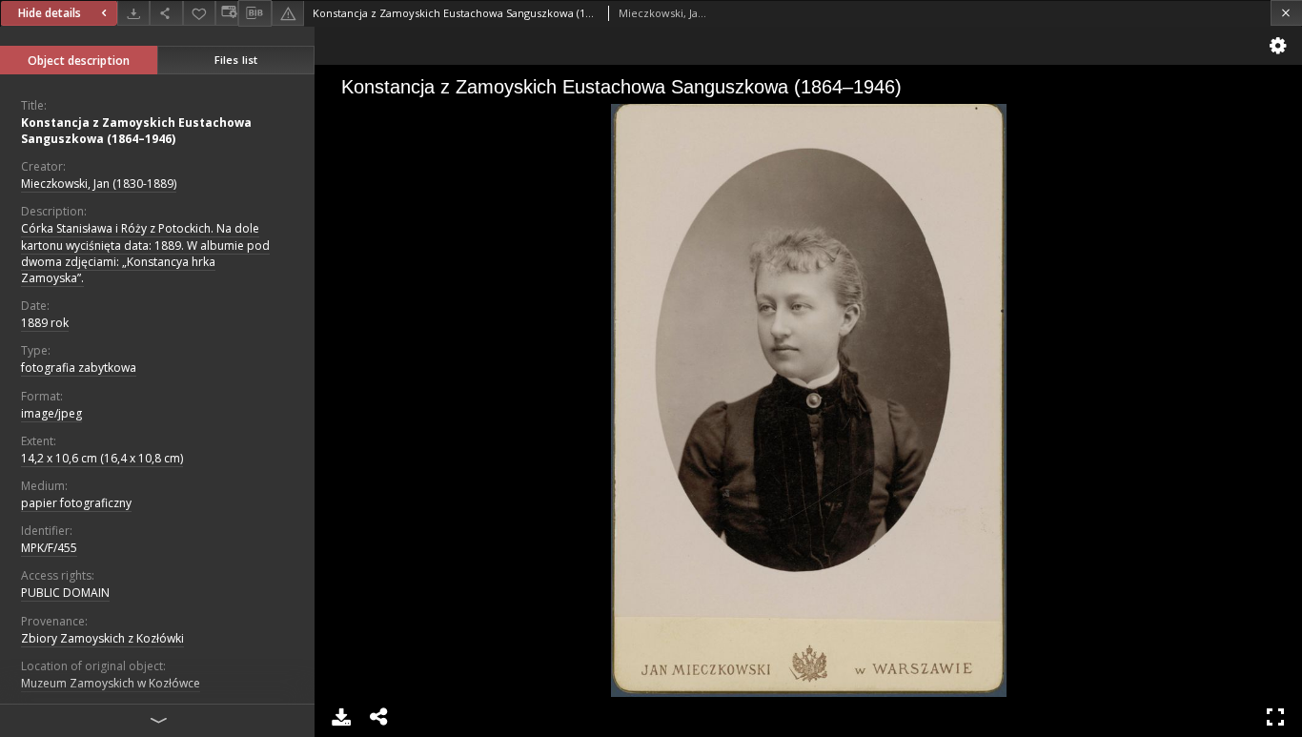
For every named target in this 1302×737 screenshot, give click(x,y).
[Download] (133, 13)
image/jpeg (51, 413)
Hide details (49, 13)
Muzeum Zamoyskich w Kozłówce (110, 683)
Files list (235, 59)
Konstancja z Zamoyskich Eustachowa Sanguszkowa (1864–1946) (136, 130)
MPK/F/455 (49, 548)
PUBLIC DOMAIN (65, 592)
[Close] (1286, 13)
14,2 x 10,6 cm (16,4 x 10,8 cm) (102, 458)
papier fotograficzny (76, 503)
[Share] (166, 13)
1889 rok (45, 323)
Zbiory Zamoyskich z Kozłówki (102, 638)
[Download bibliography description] (254, 13)
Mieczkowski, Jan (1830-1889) (98, 183)
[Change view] (226, 13)
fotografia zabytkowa (78, 367)
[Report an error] (288, 13)
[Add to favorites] (199, 13)
